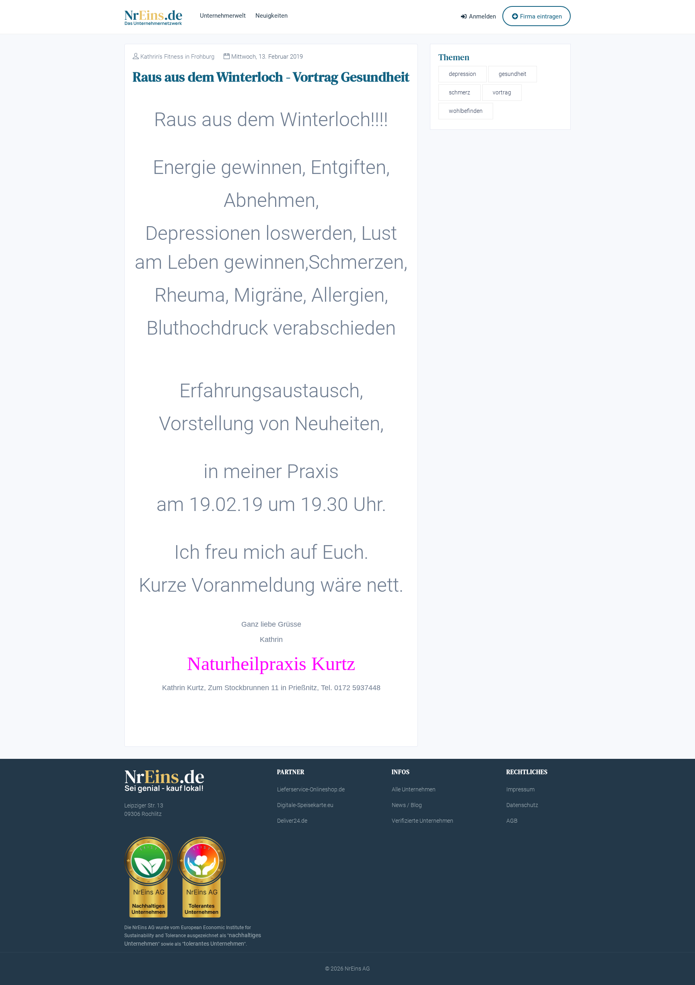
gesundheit (512, 74)
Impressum (520, 789)
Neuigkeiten (271, 15)
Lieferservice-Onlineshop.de (311, 789)
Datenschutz (522, 805)
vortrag (502, 92)
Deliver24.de (292, 820)
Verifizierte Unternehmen (422, 820)
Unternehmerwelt (223, 15)
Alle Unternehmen (414, 789)
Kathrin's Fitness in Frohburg (177, 56)
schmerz (459, 92)
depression (462, 74)
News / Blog (407, 805)
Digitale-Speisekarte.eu (305, 805)
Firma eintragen (540, 16)
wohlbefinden (466, 111)
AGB (512, 820)
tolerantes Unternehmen (214, 943)
